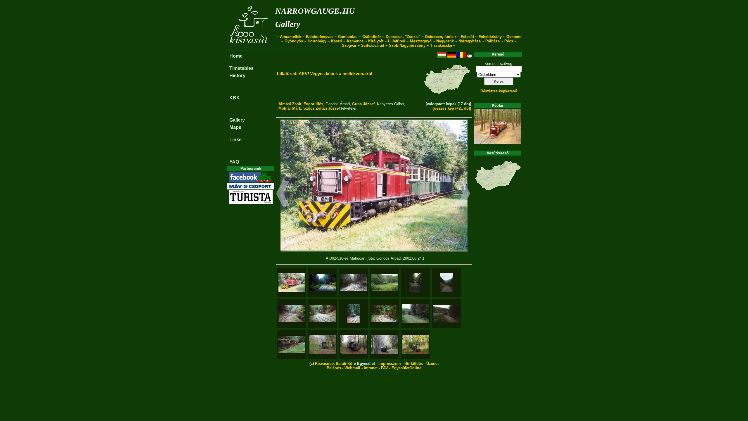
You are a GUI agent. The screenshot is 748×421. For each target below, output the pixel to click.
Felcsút (467, 36)
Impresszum (389, 363)
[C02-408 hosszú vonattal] (415, 344)
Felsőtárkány (490, 36)
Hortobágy (317, 41)
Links (235, 139)
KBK (234, 97)
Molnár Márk (289, 108)
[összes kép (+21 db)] (452, 108)
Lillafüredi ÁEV (292, 73)
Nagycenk (445, 41)
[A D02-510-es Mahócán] (291, 282)
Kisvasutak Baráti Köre (335, 363)
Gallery (287, 24)
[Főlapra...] (250, 47)
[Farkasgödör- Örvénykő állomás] (291, 313)
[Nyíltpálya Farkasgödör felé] (415, 282)
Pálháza (492, 41)
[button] (282, 194)
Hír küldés (413, 363)
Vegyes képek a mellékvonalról (341, 73)
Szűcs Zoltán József (321, 108)
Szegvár (349, 45)
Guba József (363, 104)
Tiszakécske (441, 45)
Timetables (241, 68)
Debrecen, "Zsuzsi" (403, 36)
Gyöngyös (294, 41)
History (237, 75)
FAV (384, 368)
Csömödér (371, 36)
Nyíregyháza (469, 41)
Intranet (371, 368)
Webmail (352, 368)
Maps (235, 127)
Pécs (508, 41)
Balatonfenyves (319, 36)
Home (236, 56)
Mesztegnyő (421, 41)
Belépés (334, 368)
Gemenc (513, 36)
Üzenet (432, 363)
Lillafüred (396, 41)
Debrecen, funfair (440, 36)
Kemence (355, 41)
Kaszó (336, 41)
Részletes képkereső (498, 91)
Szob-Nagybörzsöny (407, 45)
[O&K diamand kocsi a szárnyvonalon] (384, 344)
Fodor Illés (313, 104)
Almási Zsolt (289, 104)
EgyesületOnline (406, 368)
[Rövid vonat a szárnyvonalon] (322, 344)
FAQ (234, 161)
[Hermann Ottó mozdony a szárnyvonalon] (353, 344)
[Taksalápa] (415, 313)
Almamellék (290, 36)
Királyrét (375, 41)
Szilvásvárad (372, 45)
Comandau (348, 36)
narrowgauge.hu (315, 9)
